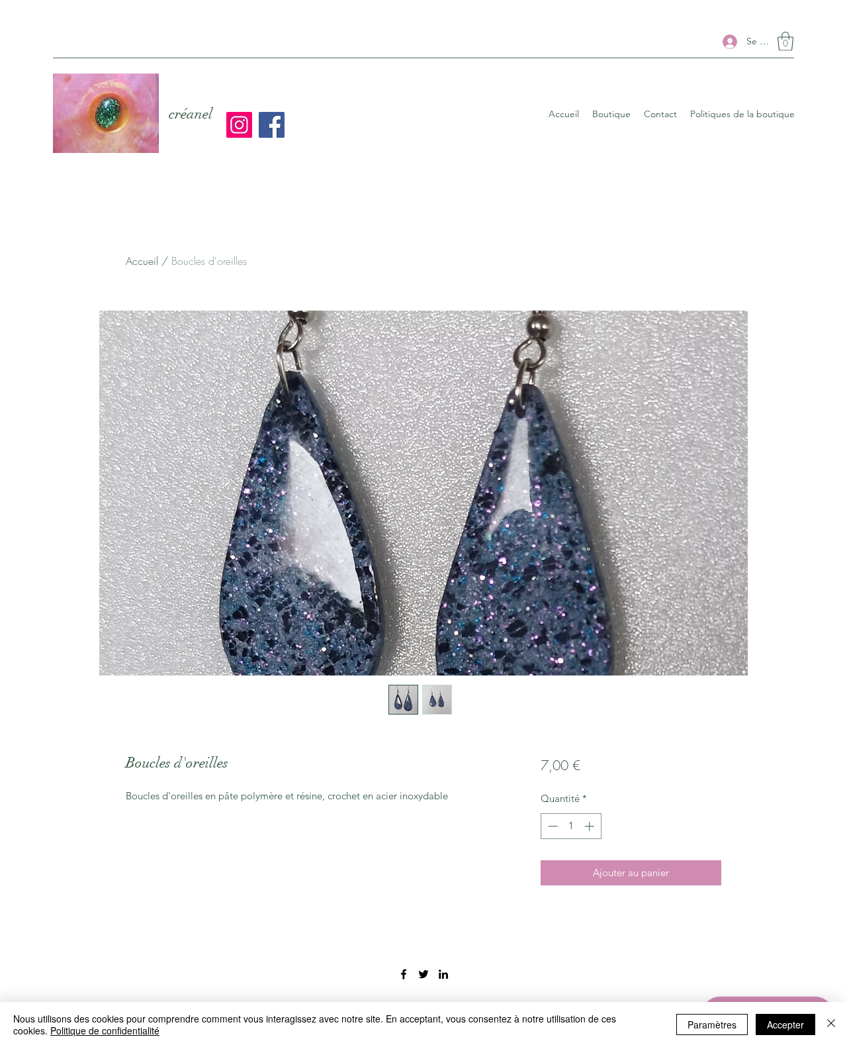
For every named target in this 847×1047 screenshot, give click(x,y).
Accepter (785, 1024)
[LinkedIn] (443, 974)
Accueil (142, 261)
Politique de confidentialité (104, 1030)
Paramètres (712, 1024)
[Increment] (591, 826)
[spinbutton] (571, 826)
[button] (785, 41)
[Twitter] (423, 974)
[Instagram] (239, 125)
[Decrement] (551, 826)
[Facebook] (272, 125)
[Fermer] (831, 1024)
